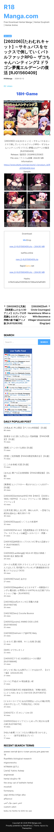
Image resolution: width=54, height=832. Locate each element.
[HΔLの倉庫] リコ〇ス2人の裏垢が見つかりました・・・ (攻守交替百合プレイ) (25, 734)
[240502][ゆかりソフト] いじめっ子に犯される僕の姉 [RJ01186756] (26, 722)
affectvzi (8, 798)
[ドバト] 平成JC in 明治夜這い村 (19, 681)
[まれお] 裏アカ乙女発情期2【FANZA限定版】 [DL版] (27, 474)
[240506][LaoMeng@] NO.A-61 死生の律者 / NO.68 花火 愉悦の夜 (24, 554)
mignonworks (10, 762)
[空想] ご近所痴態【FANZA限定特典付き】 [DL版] (26, 456)
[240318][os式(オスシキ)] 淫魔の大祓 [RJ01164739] (21, 603)
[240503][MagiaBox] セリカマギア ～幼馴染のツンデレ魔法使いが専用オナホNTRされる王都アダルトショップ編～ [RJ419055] (27, 590)
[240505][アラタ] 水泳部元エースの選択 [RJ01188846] (22, 660)
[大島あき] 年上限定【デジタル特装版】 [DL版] (25, 427)
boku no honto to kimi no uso (18, 811)
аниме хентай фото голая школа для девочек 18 (26, 753)
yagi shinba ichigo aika (14, 794)
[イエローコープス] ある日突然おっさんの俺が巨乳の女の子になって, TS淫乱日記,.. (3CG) (27, 702)
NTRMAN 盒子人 (11, 766)
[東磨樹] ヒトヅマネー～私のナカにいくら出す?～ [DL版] (26, 486)
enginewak (9, 774)
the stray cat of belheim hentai (18, 782)
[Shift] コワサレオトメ (14, 650)
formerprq (8, 790)
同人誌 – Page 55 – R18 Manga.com (16, 357)
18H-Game (7, 36)
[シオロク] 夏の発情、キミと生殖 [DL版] (22, 641)
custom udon (10, 807)
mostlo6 (8, 786)
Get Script (10, 415)
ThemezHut (27, 828)
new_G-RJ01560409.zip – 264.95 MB (27, 246)
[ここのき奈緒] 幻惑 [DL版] (16, 464)
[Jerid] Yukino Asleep (14, 770)
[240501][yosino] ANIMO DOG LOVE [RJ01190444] (21, 623)
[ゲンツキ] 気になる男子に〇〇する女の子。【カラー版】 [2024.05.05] (27, 671)
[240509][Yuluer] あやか (15, 579)
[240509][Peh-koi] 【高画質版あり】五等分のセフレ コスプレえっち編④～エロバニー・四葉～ (26, 531)
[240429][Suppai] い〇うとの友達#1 (21, 521)
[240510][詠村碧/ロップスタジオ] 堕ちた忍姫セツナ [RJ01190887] (26, 543)
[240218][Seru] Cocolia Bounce (19, 613)
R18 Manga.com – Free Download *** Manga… (17, 388)
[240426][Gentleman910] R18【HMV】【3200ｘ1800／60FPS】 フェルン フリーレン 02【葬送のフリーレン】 (27, 499)
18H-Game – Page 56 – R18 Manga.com (17, 369)
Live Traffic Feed (18, 351)
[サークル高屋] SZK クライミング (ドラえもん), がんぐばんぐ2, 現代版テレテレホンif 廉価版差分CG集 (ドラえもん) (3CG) (27, 567)
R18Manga (8, 79)
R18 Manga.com (34, 823)
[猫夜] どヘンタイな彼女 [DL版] (18, 447)
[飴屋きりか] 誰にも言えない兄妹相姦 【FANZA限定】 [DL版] (26, 437)
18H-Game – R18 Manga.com (19, 395)
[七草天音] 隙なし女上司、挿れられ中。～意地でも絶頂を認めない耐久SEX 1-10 (27, 512)
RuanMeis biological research (18, 758)
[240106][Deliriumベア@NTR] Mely (20, 633)
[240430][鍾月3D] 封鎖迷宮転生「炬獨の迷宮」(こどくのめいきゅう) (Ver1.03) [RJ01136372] (26, 691)
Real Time (17, 415)
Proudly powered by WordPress (19, 825)
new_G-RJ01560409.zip (27, 259)
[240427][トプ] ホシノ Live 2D (18, 712)
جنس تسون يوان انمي (13, 803)
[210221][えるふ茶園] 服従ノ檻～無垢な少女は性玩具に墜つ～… (17, 382)
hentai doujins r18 (12, 778)
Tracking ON (25, 415)
